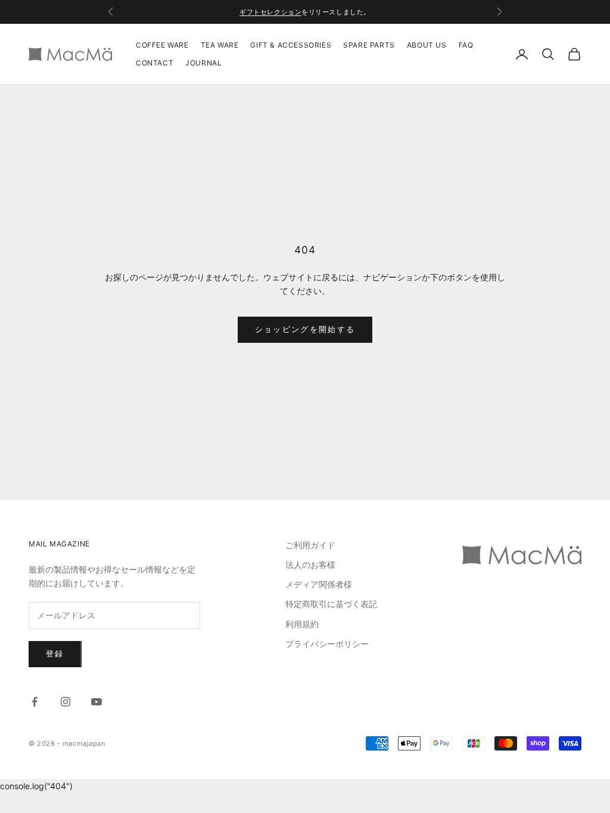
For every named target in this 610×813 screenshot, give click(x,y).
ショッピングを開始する (305, 329)
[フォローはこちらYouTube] (96, 702)
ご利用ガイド (310, 545)
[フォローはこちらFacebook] (35, 702)
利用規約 (302, 624)
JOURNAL (203, 62)
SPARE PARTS (369, 44)
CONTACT (154, 62)
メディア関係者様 (318, 584)
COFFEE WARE (162, 44)
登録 (55, 653)
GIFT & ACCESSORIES (290, 44)
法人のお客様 (310, 564)
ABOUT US (427, 44)
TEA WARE (220, 44)
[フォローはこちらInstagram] (65, 702)
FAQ (466, 44)
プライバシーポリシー (327, 644)
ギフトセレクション (270, 12)
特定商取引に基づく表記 (331, 604)
